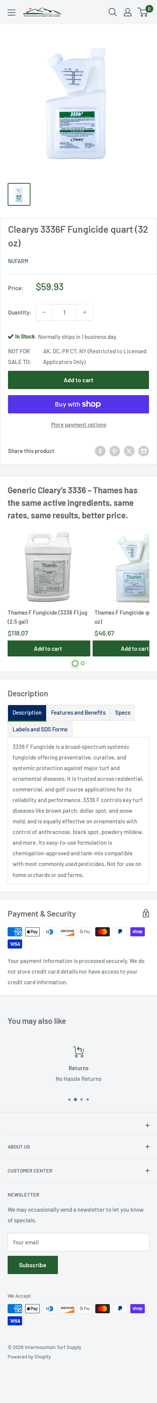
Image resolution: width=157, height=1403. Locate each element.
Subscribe (32, 1264)
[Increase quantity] (85, 312)
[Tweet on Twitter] (129, 450)
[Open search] (113, 12)
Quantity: (19, 312)
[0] (143, 12)
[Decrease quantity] (44, 312)
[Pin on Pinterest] (114, 450)
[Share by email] (143, 450)
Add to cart (78, 379)
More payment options (78, 424)
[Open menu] (11, 13)
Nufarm (18, 261)
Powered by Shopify (29, 1357)
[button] (75, 663)
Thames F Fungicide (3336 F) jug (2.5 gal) (47, 616)
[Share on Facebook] (100, 450)
